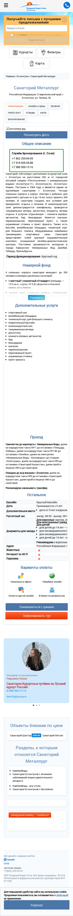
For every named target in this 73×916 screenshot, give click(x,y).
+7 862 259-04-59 (22, 158)
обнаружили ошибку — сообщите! (30, 815)
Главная (10, 76)
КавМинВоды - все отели (26, 785)
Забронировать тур (36, 616)
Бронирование (16, 119)
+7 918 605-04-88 (22, 163)
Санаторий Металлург (54, 735)
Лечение (55, 106)
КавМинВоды (20, 770)
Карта (43, 112)
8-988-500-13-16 (16, 690)
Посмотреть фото (36, 135)
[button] (33, 705)
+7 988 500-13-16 (22, 167)
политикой (62, 895)
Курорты (26, 52)
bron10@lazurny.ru (17, 696)
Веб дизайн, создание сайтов (19, 855)
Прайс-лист (14, 112)
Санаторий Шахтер (20, 735)
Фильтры (54, 52)
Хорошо (37, 904)
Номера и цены (36, 106)
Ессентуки (23, 76)
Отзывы (30, 112)
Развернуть (36, 297)
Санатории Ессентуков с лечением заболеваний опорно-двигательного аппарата (33, 777)
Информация (15, 106)
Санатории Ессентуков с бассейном (33, 789)
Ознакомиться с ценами (36, 607)
